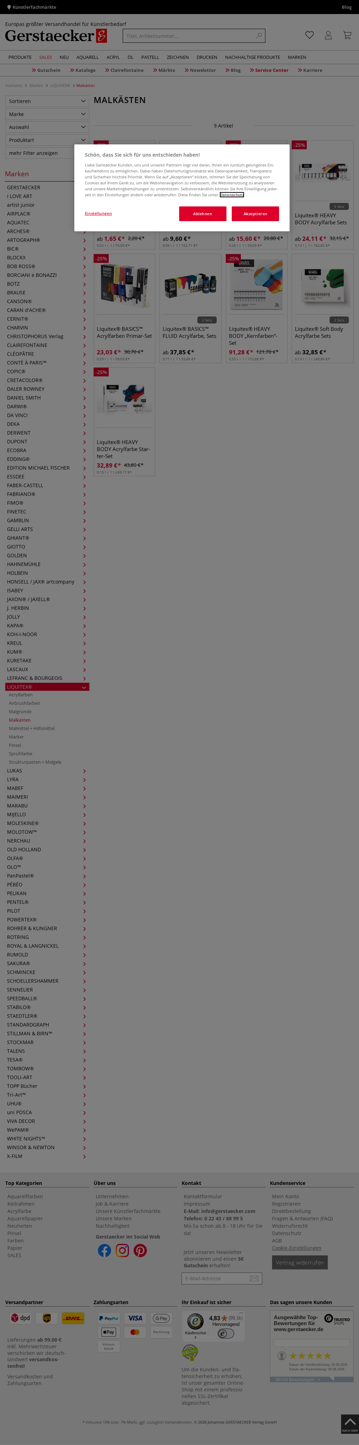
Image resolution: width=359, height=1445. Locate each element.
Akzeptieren (255, 213)
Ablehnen (202, 213)
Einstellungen (98, 213)
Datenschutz (232, 194)
